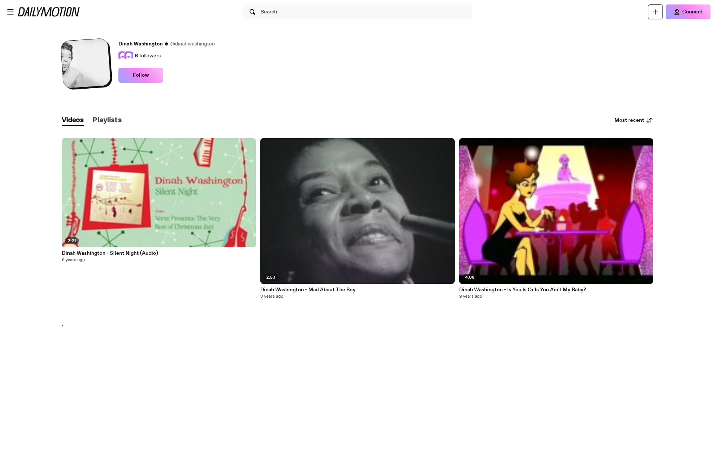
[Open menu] (10, 11)
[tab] (73, 120)
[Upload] (655, 11)
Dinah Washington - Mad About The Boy (308, 290)
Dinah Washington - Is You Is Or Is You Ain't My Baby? (522, 290)
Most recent (629, 120)
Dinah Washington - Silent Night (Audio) (110, 253)
